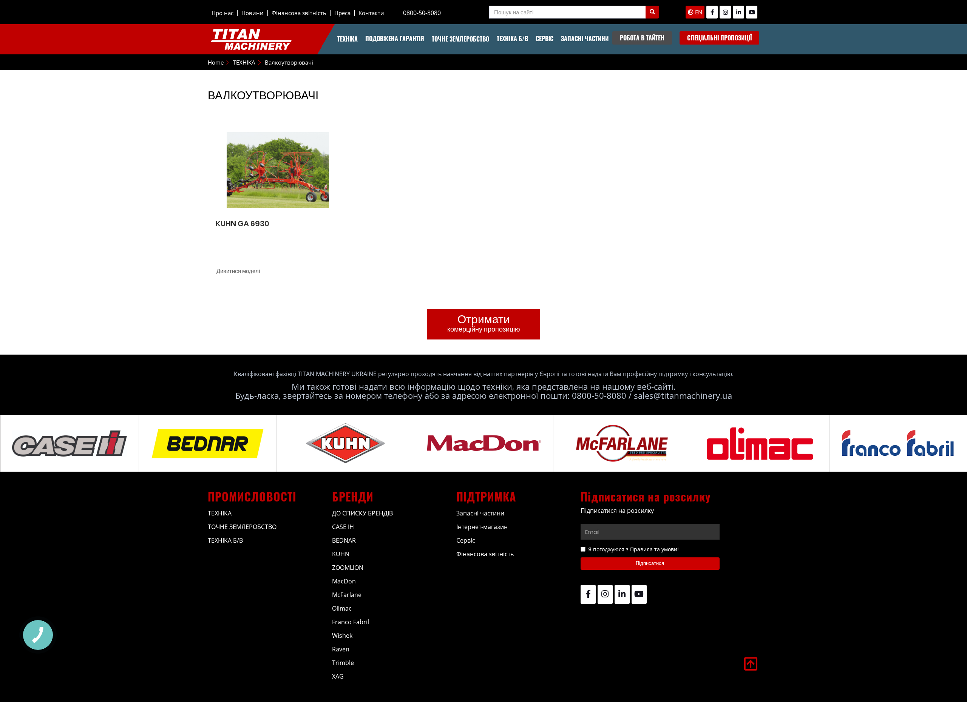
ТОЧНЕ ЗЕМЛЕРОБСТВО (460, 38)
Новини (252, 13)
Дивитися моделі (238, 271)
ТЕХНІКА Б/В (512, 38)
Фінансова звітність (299, 13)
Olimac (342, 608)
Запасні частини (480, 513)
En (698, 12)
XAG (338, 676)
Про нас (222, 13)
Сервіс (465, 540)
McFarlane (346, 595)
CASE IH (343, 527)
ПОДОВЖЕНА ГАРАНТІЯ (394, 38)
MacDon (344, 581)
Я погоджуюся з (633, 549)
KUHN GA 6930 (242, 223)
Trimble (343, 663)
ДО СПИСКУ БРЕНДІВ (362, 513)
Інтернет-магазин (482, 527)
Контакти (371, 13)
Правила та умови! (654, 549)
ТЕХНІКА (347, 38)
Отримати (483, 322)
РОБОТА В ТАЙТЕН (642, 37)
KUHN (340, 554)
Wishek (342, 635)
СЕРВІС (544, 38)
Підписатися (650, 563)
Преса (342, 13)
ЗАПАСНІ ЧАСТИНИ (585, 38)
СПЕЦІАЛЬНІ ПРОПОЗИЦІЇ (719, 37)
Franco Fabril (350, 622)
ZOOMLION (347, 567)
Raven (340, 649)
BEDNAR (344, 540)
